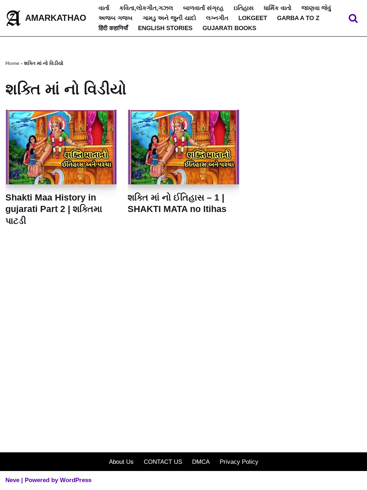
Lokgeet (252, 18)
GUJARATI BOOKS (229, 28)
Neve (12, 480)
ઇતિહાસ (244, 8)
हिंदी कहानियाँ (113, 28)
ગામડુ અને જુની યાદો (169, 18)
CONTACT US (163, 461)
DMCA (201, 461)
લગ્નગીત (217, 18)
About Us (121, 461)
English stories (165, 28)
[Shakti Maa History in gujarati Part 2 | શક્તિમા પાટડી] (61, 147)
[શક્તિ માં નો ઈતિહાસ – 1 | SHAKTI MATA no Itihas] (183, 147)
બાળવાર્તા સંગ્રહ (203, 8)
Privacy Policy (239, 461)
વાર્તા (104, 8)
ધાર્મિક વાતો (277, 8)
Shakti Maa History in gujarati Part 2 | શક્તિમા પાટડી (53, 209)
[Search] (353, 18)
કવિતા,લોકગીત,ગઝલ (146, 8)
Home (12, 63)
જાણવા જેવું (316, 8)
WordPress (75, 480)
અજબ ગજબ (116, 18)
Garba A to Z (298, 18)
